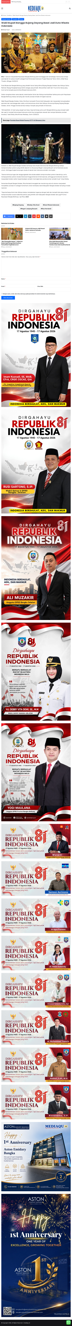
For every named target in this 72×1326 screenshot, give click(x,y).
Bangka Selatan (6, 19)
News (21, 19)
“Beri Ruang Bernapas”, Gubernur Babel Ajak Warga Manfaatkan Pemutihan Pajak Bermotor (12, 243)
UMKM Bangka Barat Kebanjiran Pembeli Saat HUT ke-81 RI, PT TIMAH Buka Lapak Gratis (35, 1)
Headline (9, 15)
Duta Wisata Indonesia (51, 205)
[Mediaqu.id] (36, 8)
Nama (3, 279)
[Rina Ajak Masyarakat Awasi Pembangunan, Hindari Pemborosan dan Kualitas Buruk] (60, 234)
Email (3, 286)
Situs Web (40, 286)
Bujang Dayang (18, 205)
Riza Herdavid (46, 209)
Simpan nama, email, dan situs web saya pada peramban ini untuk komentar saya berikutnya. (29, 293)
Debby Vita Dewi (33, 205)
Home (4, 15)
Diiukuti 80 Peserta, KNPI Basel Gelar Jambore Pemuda (35, 229)
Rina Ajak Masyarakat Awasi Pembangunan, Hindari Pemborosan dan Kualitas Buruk (59, 243)
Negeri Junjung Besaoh (29, 209)
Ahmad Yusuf (6, 29)
